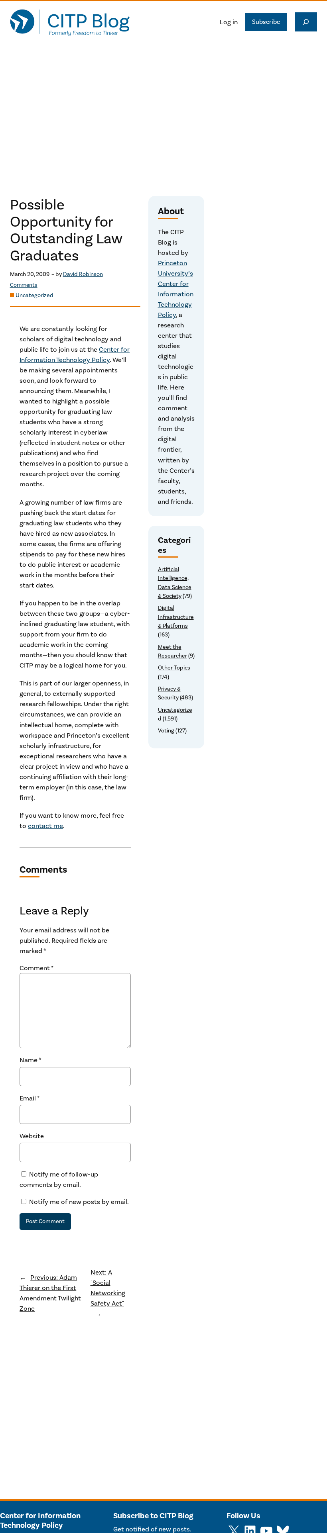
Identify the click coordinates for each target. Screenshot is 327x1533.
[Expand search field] (306, 21)
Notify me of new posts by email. (79, 1202)
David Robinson (83, 274)
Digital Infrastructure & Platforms (176, 617)
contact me (45, 826)
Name (30, 1060)
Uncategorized (34, 295)
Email (30, 1098)
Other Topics (174, 667)
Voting (166, 730)
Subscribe (266, 21)
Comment (37, 968)
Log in (229, 22)
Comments (23, 285)
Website (32, 1136)
